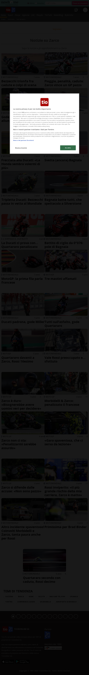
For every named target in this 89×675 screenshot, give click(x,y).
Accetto (68, 148)
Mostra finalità (21, 148)
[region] (44, 123)
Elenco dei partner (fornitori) (23, 140)
